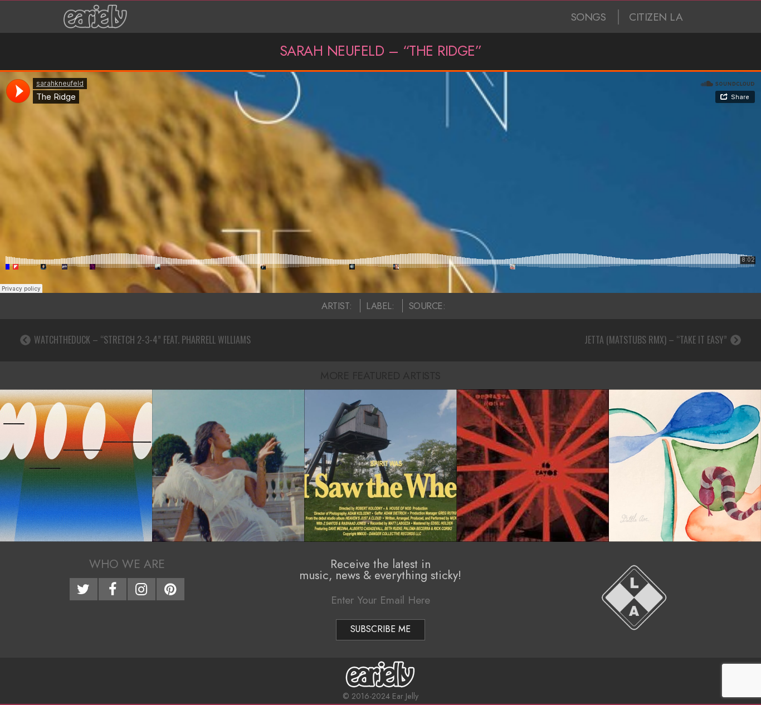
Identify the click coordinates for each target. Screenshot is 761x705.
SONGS (588, 17)
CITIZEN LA (655, 17)
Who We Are (127, 564)
